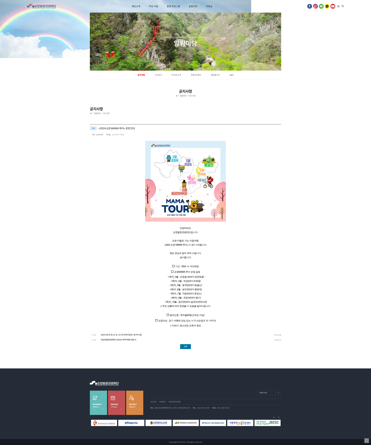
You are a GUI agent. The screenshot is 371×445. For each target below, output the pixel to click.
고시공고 (158, 75)
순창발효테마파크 (41, 6)
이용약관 (162, 402)
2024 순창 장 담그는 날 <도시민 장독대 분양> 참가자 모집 (121, 335)
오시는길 (153, 402)
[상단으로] (366, 440)
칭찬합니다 (215, 75)
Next (278, 417)
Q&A (231, 75)
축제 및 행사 (196, 75)
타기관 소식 (176, 75)
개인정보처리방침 (174, 402)
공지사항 (141, 75)
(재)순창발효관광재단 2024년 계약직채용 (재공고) (118, 340)
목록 (185, 346)
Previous (273, 417)
